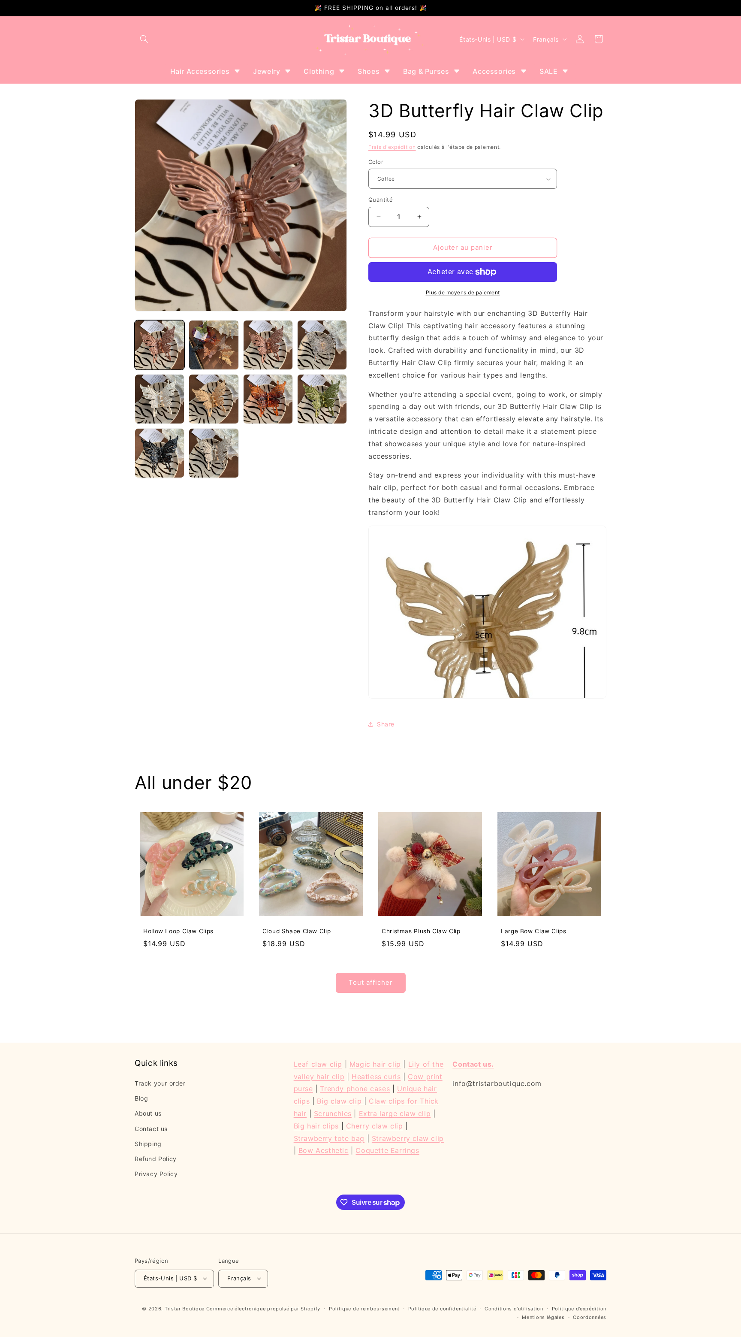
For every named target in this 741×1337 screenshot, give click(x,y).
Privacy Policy (156, 1174)
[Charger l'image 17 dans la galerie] (213, 453)
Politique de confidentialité (442, 1308)
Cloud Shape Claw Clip (296, 931)
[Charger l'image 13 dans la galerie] (213, 399)
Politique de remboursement (364, 1308)
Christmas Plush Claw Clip (421, 931)
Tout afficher (371, 983)
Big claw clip (340, 1101)
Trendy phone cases (355, 1089)
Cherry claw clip (374, 1126)
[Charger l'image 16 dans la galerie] (159, 453)
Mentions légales (543, 1317)
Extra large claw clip (395, 1113)
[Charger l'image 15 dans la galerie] (322, 399)
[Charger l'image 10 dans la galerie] (268, 345)
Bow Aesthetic (323, 1150)
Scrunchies (333, 1113)
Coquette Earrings (387, 1150)
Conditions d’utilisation (514, 1308)
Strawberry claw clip (408, 1138)
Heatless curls (376, 1076)
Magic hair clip (375, 1064)
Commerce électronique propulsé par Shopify (263, 1308)
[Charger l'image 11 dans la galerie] (322, 345)
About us (148, 1113)
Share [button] (386, 724)
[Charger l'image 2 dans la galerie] (213, 345)
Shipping (148, 1143)
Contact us (151, 1128)
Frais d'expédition (392, 147)
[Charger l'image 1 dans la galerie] (159, 345)
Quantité (380, 199)
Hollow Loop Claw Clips (178, 931)
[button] (144, 39)
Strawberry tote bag (329, 1138)
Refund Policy (156, 1159)
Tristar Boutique (185, 1308)
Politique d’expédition (579, 1308)
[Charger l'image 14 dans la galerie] (268, 399)
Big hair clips (316, 1126)
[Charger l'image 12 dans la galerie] (159, 399)
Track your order (160, 1083)
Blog (141, 1098)
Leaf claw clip (318, 1064)
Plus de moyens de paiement (463, 292)
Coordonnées (589, 1317)
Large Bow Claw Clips (533, 931)
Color (375, 161)
